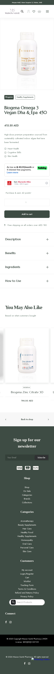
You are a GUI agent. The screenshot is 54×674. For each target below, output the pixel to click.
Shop (27, 487)
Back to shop (27, 419)
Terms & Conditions (27, 589)
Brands (27, 498)
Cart (27, 577)
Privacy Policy (27, 596)
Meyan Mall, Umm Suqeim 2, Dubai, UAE (27, 2)
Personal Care (27, 547)
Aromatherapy (27, 521)
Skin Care (27, 551)
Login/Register (27, 573)
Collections (27, 502)
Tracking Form (27, 585)
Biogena (9, 97)
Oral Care (27, 543)
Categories (27, 495)
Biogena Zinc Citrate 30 (27, 392)
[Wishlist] (32, 11)
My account (27, 570)
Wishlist (27, 581)
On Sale (27, 491)
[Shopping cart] (38, 11)
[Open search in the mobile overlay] (20, 11)
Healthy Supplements (25, 97)
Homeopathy (27, 540)
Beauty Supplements (27, 525)
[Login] (27, 11)
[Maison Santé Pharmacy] (12, 11)
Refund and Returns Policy (27, 592)
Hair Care (27, 528)
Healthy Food (27, 532)
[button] (47, 11)
